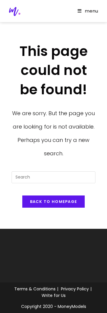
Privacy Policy (75, 289)
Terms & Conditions (35, 289)
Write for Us (54, 295)
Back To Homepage (53, 201)
